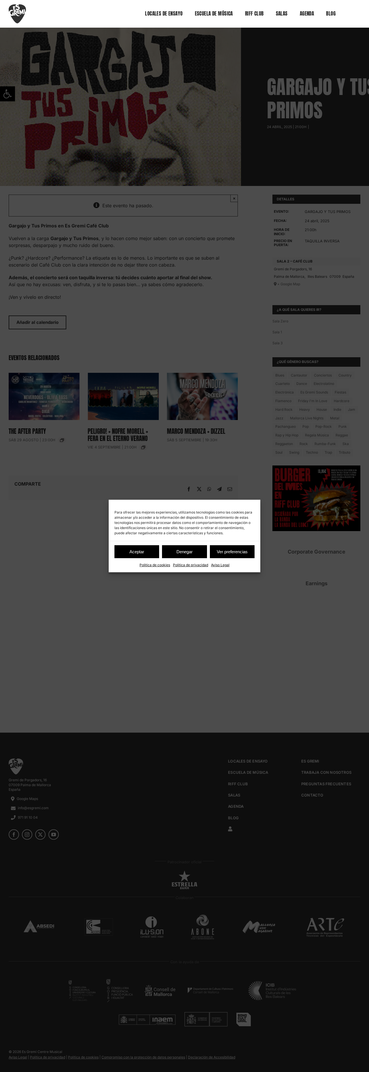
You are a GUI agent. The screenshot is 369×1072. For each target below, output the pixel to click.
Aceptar (136, 551)
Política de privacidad (190, 565)
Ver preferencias (232, 551)
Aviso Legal (220, 565)
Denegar (184, 551)
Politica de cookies (155, 565)
